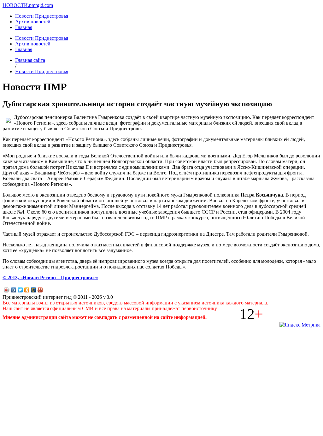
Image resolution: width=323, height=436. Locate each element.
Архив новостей (32, 21)
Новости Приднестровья (41, 16)
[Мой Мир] (33, 290)
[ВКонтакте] (13, 290)
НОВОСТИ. (16, 5)
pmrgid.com (41, 5)
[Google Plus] (40, 290)
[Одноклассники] (27, 290)
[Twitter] (20, 290)
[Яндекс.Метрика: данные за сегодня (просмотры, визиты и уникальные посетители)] (299, 325)
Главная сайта (30, 60)
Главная (23, 27)
